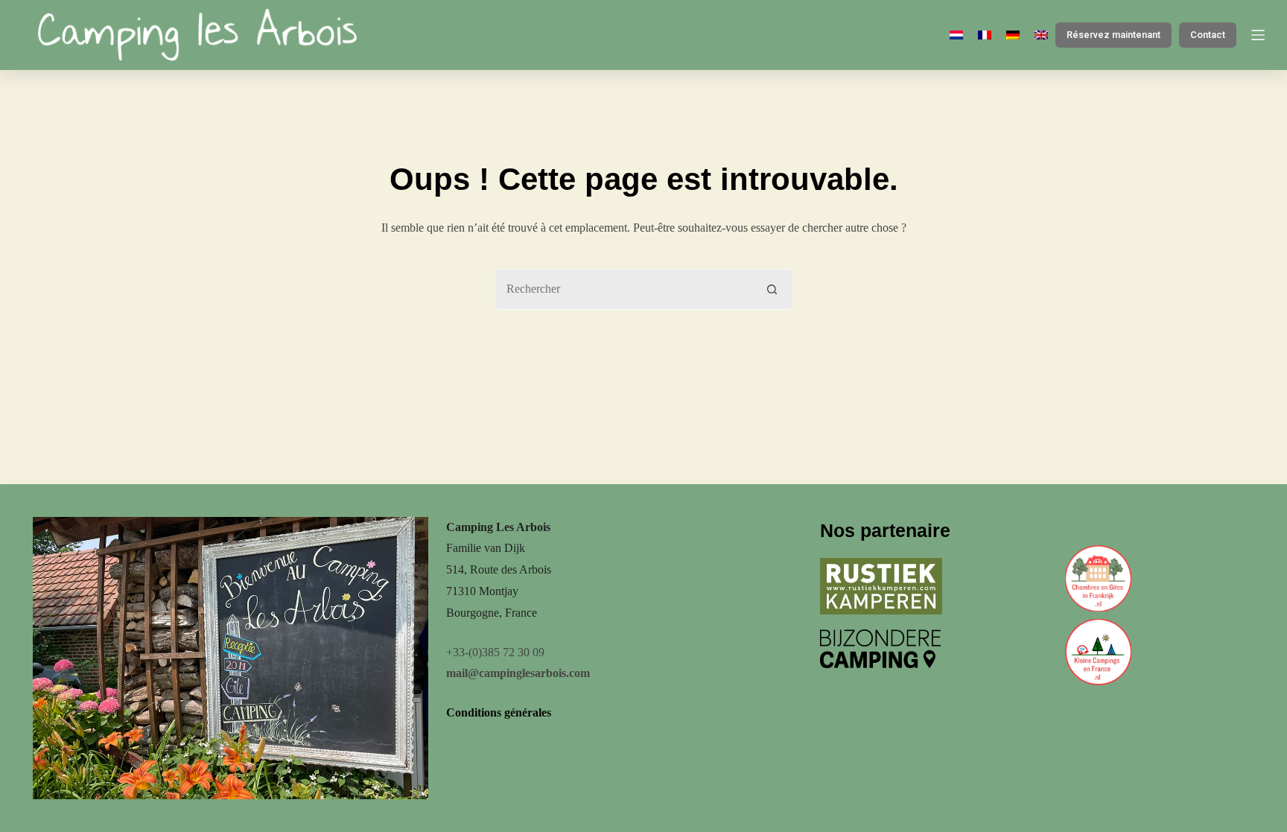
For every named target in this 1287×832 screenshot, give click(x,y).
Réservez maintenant (1113, 34)
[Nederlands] (956, 35)
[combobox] (623, 289)
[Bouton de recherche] (772, 289)
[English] (1041, 35)
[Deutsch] (1013, 35)
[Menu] (1258, 35)
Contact (1207, 34)
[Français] (984, 35)
